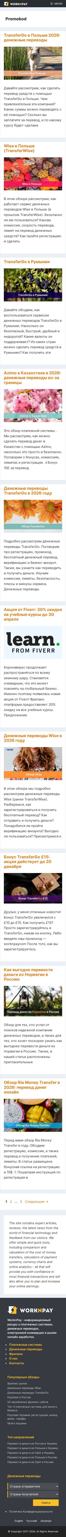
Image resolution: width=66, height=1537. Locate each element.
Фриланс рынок (17, 1383)
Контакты (16, 1363)
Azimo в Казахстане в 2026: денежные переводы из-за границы (32, 377)
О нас (13, 1358)
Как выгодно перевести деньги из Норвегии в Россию (28, 974)
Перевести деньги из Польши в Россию (32, 1457)
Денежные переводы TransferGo (27, 1392)
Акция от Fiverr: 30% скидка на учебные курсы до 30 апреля (33, 614)
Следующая (36, 1201)
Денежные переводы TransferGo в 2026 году (28, 490)
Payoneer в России (19, 1397)
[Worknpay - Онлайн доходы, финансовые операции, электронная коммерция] (30, 1314)
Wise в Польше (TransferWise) (19, 148)
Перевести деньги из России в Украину (32, 1443)
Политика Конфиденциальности (30, 1511)
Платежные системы (25, 1344)
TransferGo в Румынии (27, 261)
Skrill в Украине (16, 1423)
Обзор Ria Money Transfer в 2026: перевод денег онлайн (32, 1087)
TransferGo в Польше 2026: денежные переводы (32, 37)
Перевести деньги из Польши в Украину (32, 1448)
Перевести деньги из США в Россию (30, 1462)
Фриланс (16, 1354)
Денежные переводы (25, 1349)
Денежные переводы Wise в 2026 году (33, 738)
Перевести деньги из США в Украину (30, 1452)
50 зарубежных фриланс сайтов (27, 1401)
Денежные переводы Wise (24, 1387)
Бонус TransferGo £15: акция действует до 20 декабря (27, 861)
